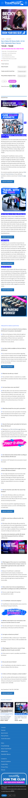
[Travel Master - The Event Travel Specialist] (14, 3)
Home (2, 39)
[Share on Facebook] (13, 86)
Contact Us (4, 758)
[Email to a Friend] (18, 86)
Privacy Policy (4, 767)
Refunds (3, 769)
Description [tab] (4, 97)
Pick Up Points (4, 735)
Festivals (3, 730)
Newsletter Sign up (5, 754)
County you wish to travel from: (7, 71)
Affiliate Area (4, 751)
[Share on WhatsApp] (11, 86)
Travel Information (5, 738)
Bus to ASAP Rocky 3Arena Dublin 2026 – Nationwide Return (21, 718)
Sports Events (4, 733)
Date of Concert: (4, 66)
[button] (2, 3)
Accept (4, 795)
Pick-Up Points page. (15, 429)
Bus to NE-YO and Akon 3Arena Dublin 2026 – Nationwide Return (6, 718)
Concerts (8, 39)
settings (12, 791)
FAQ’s (2, 743)
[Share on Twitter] (16, 86)
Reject (10, 795)
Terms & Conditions (6, 761)
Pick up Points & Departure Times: (8, 75)
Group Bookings (5, 745)
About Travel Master (6, 748)
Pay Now (12, 81)
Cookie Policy (4, 764)
